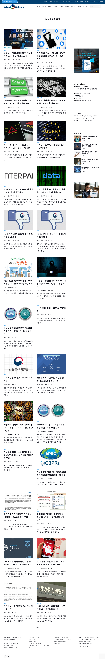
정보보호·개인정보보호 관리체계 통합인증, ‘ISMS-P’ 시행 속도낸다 (18, 331)
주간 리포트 (39, 375)
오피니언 (39, 603)
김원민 (79, 6)
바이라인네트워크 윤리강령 (11, 644)
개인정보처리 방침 (8, 645)
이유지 (44, 6)
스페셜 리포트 (79, 1)
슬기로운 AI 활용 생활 (82, 93)
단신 (41, 97)
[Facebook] (5, 656)
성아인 (49, 6)
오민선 (85, 6)
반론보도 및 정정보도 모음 (10, 647)
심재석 (38, 6)
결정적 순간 (79, 96)
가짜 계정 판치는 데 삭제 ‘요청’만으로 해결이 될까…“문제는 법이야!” (51, 56)
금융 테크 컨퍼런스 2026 (9, 1)
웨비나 (88, 1)
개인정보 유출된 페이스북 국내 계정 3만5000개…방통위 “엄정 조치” (51, 283)
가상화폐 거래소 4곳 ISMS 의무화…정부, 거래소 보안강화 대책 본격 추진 (18, 455)
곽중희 (67, 6)
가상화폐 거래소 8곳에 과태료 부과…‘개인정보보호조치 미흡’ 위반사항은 (18, 427)
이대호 (7, 107)
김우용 (55, 6)
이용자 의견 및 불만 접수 (85, 646)
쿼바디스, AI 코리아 (81, 86)
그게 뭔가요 (79, 98)
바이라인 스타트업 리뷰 (83, 100)
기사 (5, 50)
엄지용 (40, 151)
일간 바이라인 (48, 1)
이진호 (40, 62)
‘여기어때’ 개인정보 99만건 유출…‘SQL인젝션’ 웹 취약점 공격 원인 (50, 517)
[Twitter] (8, 656)
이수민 (61, 6)
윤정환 (73, 6)
